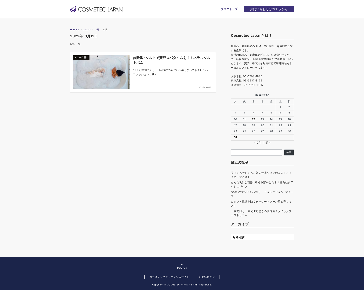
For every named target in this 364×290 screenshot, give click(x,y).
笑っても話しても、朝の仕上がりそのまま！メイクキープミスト (261, 174)
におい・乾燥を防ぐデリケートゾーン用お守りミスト (261, 203)
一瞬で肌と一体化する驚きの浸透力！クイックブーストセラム (261, 213)
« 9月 (257, 142)
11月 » (267, 142)
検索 (288, 152)
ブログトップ (229, 9)
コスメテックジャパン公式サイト (169, 276)
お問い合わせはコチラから (269, 9)
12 (253, 119)
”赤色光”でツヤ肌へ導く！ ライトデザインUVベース (262, 194)
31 (235, 137)
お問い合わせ (207, 276)
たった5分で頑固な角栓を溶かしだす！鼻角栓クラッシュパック (262, 184)
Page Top (182, 268)
